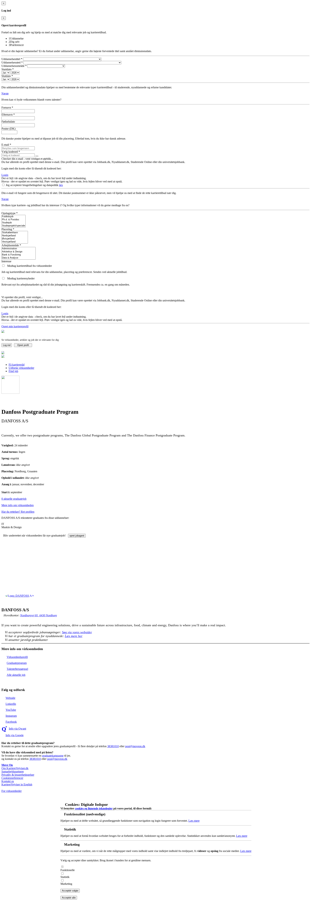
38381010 (113, 746)
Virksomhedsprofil (17, 657)
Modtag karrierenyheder (21, 278)
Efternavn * (8, 114)
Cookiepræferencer (12, 777)
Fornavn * (7, 107)
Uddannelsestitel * (11, 59)
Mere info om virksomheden (17, 505)
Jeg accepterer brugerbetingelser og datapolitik (32, 185)
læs (61, 185)
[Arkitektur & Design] (18, 251)
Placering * (7, 229)
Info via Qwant (17, 728)
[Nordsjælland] (15, 235)
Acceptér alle (69, 897)
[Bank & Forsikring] (18, 254)
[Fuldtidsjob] (13, 216)
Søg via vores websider (77, 632)
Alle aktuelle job (16, 674)
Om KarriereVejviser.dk (14, 768)
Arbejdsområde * (11, 245)
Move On (7, 765)
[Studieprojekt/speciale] (13, 225)
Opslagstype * (9, 213)
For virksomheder (11, 790)
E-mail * (6, 144)
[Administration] (18, 248)
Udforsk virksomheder (21, 367)
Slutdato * (7, 76)
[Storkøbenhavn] (15, 232)
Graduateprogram (17, 662)
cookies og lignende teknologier (94, 808)
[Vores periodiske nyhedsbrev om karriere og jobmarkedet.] (3, 278)
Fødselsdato (8, 121)
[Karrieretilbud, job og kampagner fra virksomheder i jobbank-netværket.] (3, 265)
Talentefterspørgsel (17, 668)
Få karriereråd (16, 364)
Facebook (11, 721)
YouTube (11, 709)
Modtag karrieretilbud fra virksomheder (29, 265)
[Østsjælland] (15, 238)
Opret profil (23, 345)
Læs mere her (73, 636)
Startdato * (7, 69)
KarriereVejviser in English (16, 784)
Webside (10, 697)
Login (4, 174)
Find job (13, 371)
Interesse (6, 261)
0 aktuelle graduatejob (13, 498)
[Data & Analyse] (18, 257)
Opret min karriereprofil (14, 326)
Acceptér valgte (70, 890)
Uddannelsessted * (12, 62)
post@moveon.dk (135, 746)
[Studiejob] (13, 222)
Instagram (11, 715)
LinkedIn (11, 703)
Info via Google (15, 735)
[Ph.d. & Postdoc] (13, 219)
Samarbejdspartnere (12, 771)
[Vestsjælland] (15, 241)
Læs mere (194, 820)
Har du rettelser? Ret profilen (17, 511)
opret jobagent (76, 535)
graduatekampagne (53, 755)
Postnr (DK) (8, 128)
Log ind (6, 345)
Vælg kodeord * (10, 151)
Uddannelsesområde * (14, 65)
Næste (5, 93)
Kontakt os (7, 781)
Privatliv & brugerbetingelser (17, 774)
